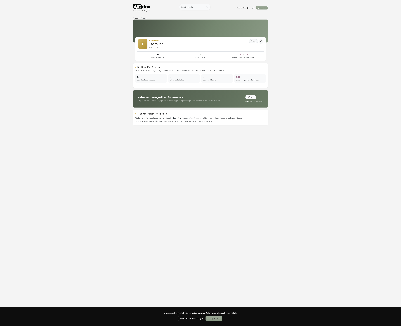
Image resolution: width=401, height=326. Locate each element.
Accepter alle (213, 318)
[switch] (247, 101)
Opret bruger (261, 8)
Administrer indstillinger (191, 318)
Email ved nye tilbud (256, 101)
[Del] (261, 41)
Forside (135, 18)
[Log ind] (253, 8)
